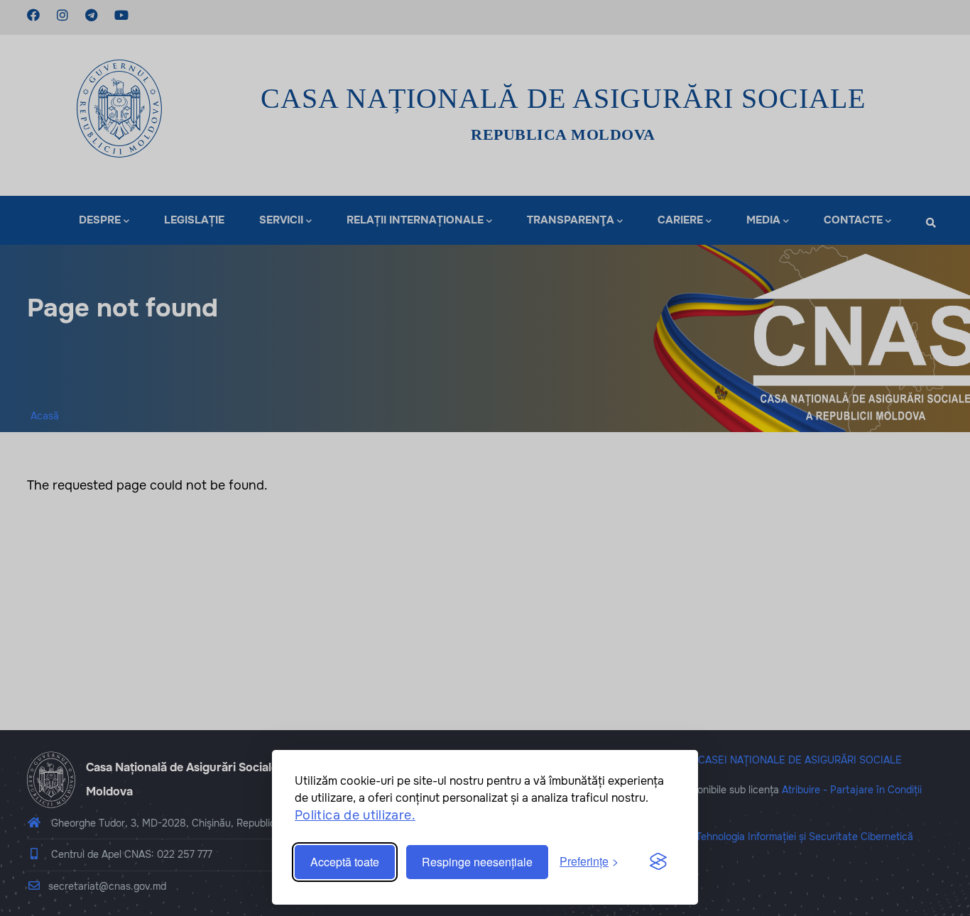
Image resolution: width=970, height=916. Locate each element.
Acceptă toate (344, 862)
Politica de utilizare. (355, 815)
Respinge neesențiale (477, 862)
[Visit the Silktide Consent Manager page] (658, 862)
